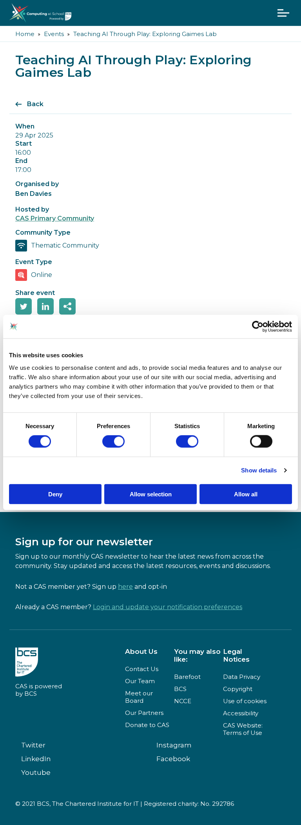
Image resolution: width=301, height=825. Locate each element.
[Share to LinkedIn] (45, 306)
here (125, 586)
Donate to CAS (147, 725)
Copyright (237, 689)
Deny (55, 493)
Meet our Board (139, 696)
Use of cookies (245, 701)
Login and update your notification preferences (167, 607)
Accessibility (240, 713)
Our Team (140, 681)
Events (54, 34)
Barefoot (187, 676)
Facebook (173, 759)
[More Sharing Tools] (67, 306)
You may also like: (197, 655)
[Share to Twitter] (23, 306)
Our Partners (144, 712)
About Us (141, 651)
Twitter (33, 745)
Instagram (174, 745)
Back (35, 104)
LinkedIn (36, 759)
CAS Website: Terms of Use (243, 729)
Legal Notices (236, 655)
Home (24, 34)
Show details (259, 470)
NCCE (182, 701)
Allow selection (151, 493)
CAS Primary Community (54, 218)
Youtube (36, 772)
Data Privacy (241, 676)
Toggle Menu (283, 13)
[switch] (113, 441)
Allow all (245, 493)
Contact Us (141, 669)
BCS (180, 689)
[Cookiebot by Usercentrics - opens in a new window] (257, 327)
